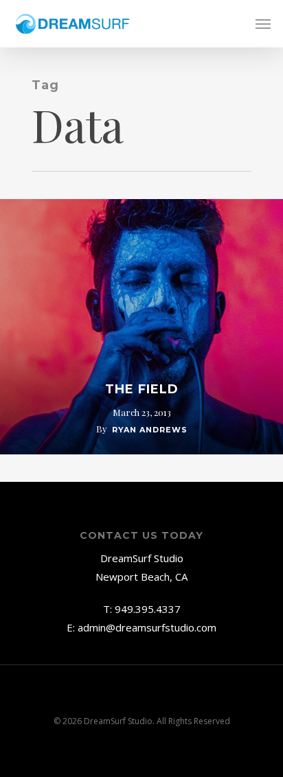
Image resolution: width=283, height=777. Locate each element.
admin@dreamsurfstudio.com (147, 627)
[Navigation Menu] (263, 24)
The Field (142, 389)
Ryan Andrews (150, 429)
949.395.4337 (148, 609)
